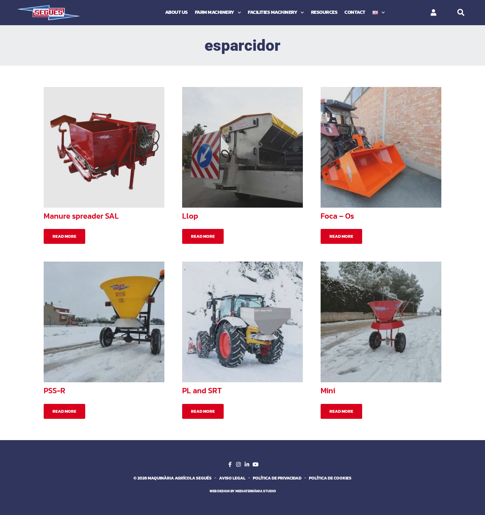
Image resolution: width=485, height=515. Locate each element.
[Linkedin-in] (247, 464)
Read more (64, 236)
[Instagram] (238, 464)
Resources (324, 12)
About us (176, 12)
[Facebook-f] (230, 464)
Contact (354, 12)
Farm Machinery (214, 12)
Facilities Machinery (272, 12)
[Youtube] (255, 464)
